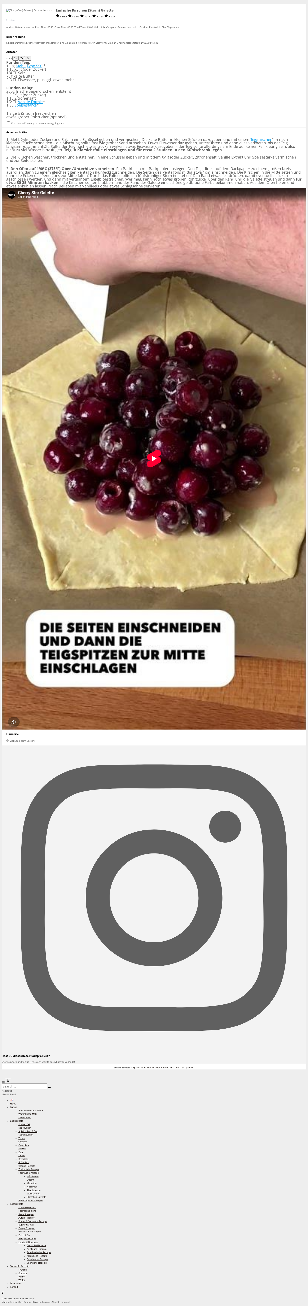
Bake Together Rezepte (30, 1200)
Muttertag (31, 1183)
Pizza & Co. (24, 1235)
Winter (21, 1280)
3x (28, 58)
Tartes (21, 1155)
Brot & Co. (23, 1159)
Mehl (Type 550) (29, 65)
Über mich (15, 1283)
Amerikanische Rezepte (39, 1252)
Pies (20, 1152)
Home (13, 1103)
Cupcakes (23, 1145)
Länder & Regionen (28, 1242)
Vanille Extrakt (30, 101)
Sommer (22, 1273)
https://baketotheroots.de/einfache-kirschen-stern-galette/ (162, 1067)
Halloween (32, 1186)
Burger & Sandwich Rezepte (32, 1221)
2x (21, 58)
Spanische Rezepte (37, 1263)
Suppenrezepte (26, 1224)
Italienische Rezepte (37, 1256)
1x (15, 58)
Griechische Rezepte (37, 1259)
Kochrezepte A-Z (27, 1207)
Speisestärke (25, 105)
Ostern (30, 1180)
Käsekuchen (24, 1117)
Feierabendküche (27, 1211)
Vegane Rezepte (26, 1166)
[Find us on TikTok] (3, 1293)
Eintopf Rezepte (26, 1228)
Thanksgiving (33, 1190)
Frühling (22, 1269)
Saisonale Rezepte (19, 1266)
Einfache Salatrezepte (29, 1231)
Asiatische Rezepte (37, 1249)
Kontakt (14, 1287)
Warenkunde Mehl (27, 1114)
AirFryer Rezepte (27, 1238)
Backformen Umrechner (30, 1110)
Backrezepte (16, 1121)
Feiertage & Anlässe (28, 1173)
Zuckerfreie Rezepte (28, 1169)
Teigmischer (261, 139)
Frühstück (23, 1162)
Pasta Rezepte (26, 1214)
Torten (21, 1138)
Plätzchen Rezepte (36, 1197)
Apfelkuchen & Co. (27, 1131)
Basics (13, 1107)
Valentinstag (33, 1176)
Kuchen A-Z (24, 1124)
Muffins (22, 1148)
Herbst (21, 1276)
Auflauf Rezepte (26, 1217)
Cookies (22, 1141)
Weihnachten (33, 1193)
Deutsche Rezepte (36, 1245)
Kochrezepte (16, 1204)
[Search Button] (49, 1087)
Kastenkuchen (25, 1134)
